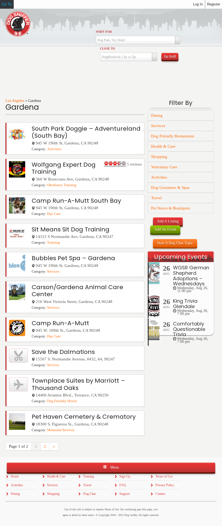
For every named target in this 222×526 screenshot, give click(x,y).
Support (124, 494)
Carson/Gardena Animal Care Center (77, 290)
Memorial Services (60, 430)
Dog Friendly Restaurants (172, 136)
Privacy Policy (164, 485)
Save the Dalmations (63, 352)
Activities (54, 149)
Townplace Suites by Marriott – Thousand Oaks (78, 384)
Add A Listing (168, 221)
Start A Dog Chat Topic (175, 243)
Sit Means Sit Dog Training (70, 229)
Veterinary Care (164, 167)
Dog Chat (89, 494)
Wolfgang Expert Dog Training (64, 168)
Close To (107, 48)
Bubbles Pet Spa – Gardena (73, 258)
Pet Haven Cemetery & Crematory (84, 416)
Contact (160, 494)
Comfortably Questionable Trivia (189, 329)
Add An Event (165, 229)
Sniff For (104, 31)
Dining (157, 115)
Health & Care (163, 146)
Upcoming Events (180, 257)
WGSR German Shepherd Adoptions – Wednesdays (191, 275)
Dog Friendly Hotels (62, 401)
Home (15, 476)
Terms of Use (164, 476)
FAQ (122, 485)
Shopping (159, 156)
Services (53, 271)
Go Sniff (170, 56)
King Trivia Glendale (185, 304)
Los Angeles (14, 101)
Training (53, 242)
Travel (156, 198)
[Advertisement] (181, 434)
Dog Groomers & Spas (170, 187)
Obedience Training (61, 185)
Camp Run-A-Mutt (60, 323)
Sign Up (124, 476)
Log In (198, 4)
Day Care (54, 214)
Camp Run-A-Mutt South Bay (76, 200)
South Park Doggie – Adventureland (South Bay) (86, 132)
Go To (6, 4)
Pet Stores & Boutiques (170, 208)
